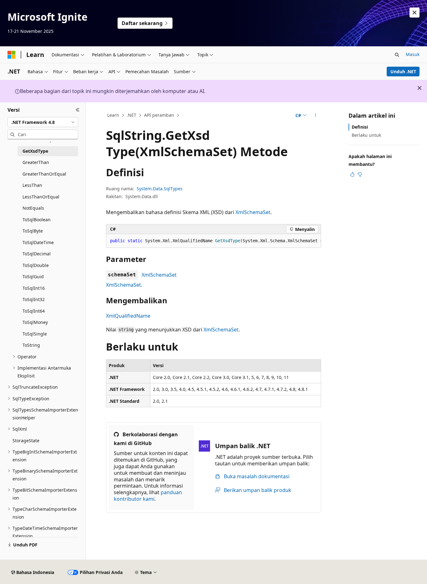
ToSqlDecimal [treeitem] (37, 254)
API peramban (159, 115)
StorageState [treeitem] (26, 440)
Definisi (360, 127)
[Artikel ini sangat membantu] (352, 174)
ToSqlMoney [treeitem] (35, 322)
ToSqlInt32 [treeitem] (34, 299)
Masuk (412, 54)
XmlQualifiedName (128, 315)
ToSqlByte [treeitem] (33, 231)
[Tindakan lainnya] (315, 115)
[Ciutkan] (77, 110)
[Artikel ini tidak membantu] (360, 174)
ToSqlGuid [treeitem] (33, 276)
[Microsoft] (12, 55)
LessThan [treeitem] (32, 185)
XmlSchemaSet (252, 212)
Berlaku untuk (366, 135)
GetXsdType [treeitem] (35, 151)
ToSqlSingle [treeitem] (35, 334)
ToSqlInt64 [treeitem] (34, 311)
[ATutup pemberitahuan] (414, 13)
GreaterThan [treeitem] (36, 162)
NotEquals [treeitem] (33, 208)
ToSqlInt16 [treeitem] (34, 288)
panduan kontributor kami (148, 495)
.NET (131, 115)
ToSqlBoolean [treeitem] (37, 220)
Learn (113, 115)
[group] (213, 241)
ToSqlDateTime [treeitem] (38, 242)
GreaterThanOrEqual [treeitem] (44, 174)
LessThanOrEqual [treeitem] (41, 197)
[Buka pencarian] (397, 54)
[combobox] (43, 122)
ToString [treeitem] (31, 345)
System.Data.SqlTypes (160, 189)
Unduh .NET (403, 71)
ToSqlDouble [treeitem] (36, 265)
